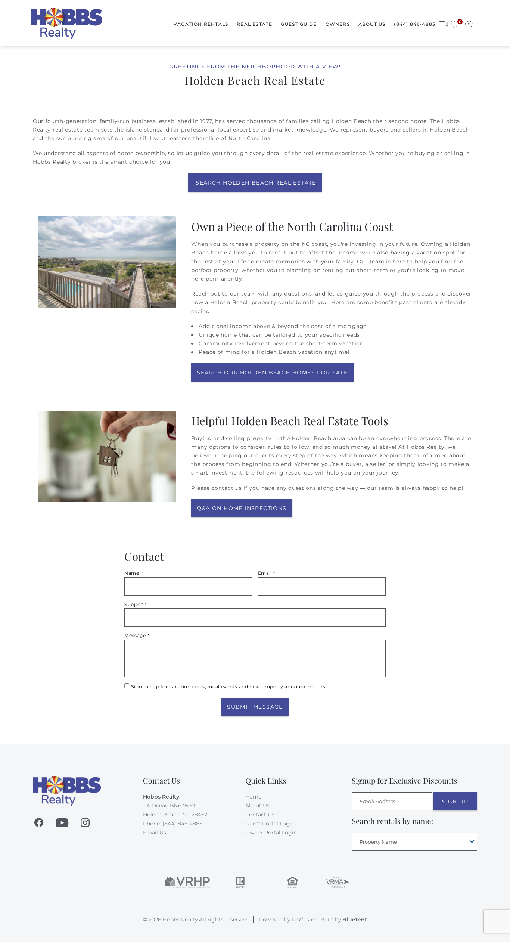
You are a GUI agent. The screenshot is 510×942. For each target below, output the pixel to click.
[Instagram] (85, 823)
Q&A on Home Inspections (241, 508)
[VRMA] (337, 882)
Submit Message (255, 707)
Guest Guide (299, 24)
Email (267, 573)
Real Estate (254, 24)
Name (133, 573)
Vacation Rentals (201, 24)
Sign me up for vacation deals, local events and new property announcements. (229, 686)
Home (253, 796)
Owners (338, 24)
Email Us (154, 832)
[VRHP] (187, 882)
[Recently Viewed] (469, 23)
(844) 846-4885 (414, 24)
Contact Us (259, 814)
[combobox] (414, 842)
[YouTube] (62, 823)
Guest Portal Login (270, 823)
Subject (135, 604)
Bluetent (354, 919)
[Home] (66, 22)
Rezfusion (305, 919)
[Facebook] (39, 823)
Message (136, 635)
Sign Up (455, 801)
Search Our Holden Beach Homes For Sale (272, 372)
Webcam (443, 23)
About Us (372, 24)
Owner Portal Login (271, 832)
